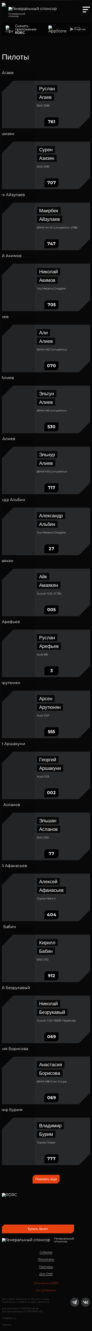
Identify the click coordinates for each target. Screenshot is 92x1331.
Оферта (6, 1324)
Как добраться (46, 1290)
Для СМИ (46, 1273)
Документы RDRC (46, 1283)
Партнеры (46, 1266)
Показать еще (46, 1179)
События (46, 1252)
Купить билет (38, 1229)
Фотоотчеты (46, 1259)
